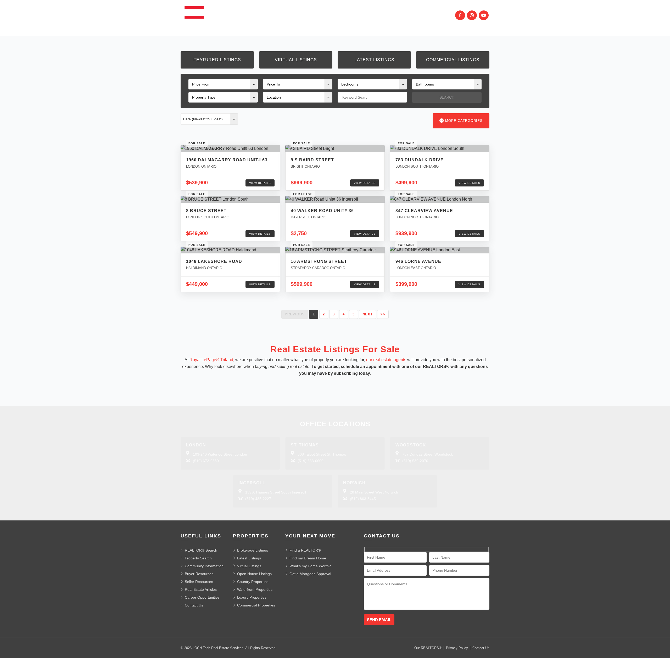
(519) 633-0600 (310, 461)
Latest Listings (374, 60)
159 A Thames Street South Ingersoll (275, 492)
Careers (393, 15)
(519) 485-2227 (258, 499)
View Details (260, 182)
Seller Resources (199, 582)
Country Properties (252, 582)
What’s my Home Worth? (310, 566)
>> (383, 314)
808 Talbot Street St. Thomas (322, 454)
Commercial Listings (452, 60)
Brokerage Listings (252, 550)
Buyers (312, 15)
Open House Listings (254, 574)
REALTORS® (364, 15)
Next (367, 314)
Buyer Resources (199, 574)
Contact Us (194, 605)
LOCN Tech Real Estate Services (218, 648)
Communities (283, 15)
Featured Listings (217, 60)
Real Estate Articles (201, 589)
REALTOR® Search (201, 550)
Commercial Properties (256, 605)
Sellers (336, 15)
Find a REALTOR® (305, 550)
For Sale (252, 15)
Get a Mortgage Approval (310, 574)
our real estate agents (386, 360)
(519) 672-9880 (206, 461)
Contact (419, 15)
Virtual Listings (296, 60)
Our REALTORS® (428, 648)
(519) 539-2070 (415, 461)
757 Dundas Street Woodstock (427, 454)
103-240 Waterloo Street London (220, 454)
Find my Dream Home (307, 558)
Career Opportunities (202, 597)
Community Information (204, 566)
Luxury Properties (251, 597)
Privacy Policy (457, 648)
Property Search (198, 558)
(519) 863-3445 (363, 499)
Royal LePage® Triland (211, 360)
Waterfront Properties (254, 589)
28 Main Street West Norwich (374, 492)
